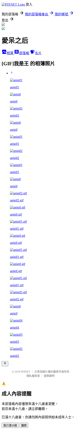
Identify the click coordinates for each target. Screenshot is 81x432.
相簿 (10, 53)
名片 (38, 53)
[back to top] (5, 363)
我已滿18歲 (10, 425)
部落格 (24, 53)
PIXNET (25, 371)
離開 (24, 425)
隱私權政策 (33, 375)
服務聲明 (49, 375)
